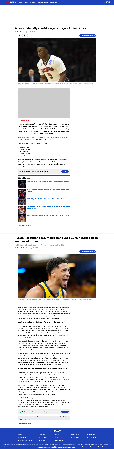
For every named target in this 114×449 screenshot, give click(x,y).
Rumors (26, 2)
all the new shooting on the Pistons (38, 309)
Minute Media (10, 444)
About (20, 434)
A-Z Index (42, 440)
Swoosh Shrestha (22, 248)
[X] (104, 2)
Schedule (32, 2)
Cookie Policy (74, 437)
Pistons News (27, 225)
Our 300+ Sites (75, 434)
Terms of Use (58, 437)
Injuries (51, 2)
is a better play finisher (36, 345)
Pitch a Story (22, 437)
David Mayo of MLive (24, 120)
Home (20, 225)
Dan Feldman (21, 32)
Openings (42, 434)
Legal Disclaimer (91, 437)
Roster (46, 2)
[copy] (28, 35)
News (20, 2)
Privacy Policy (43, 437)
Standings (40, 2)
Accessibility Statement (25, 440)
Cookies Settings (59, 440)
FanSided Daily (90, 434)
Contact (56, 434)
